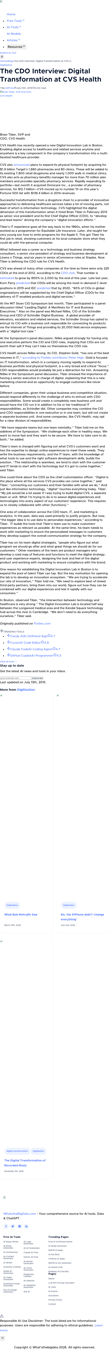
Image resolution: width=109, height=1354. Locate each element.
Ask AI (27, 1292)
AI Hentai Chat (55, 1267)
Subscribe (37, 678)
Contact (52, 1304)
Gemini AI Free (31, 1257)
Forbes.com (42, 623)
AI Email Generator (8, 1247)
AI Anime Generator (28, 1263)
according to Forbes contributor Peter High (53, 357)
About (51, 1279)
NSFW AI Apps (55, 1250)
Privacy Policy (55, 1300)
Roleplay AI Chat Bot (58, 1272)
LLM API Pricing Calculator (61, 1283)
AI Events (53, 1291)
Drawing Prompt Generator (11, 1285)
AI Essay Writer (10, 1242)
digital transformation (17, 1151)
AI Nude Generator (57, 1246)
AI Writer (7, 1263)
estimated (7, 278)
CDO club (68, 273)
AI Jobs (52, 1287)
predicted (23, 283)
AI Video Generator (8, 1279)
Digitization (6, 65)
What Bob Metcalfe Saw (20, 914)
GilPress (9, 88)
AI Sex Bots (53, 1255)
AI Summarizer (10, 1252)
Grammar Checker (12, 1267)
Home (11, 14)
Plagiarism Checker (29, 1275)
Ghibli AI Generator (8, 1272)
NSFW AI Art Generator (60, 1263)
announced (22, 164)
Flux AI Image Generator (10, 1291)
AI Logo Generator (28, 1243)
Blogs (10, 61)
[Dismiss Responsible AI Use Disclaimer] (2, 1338)
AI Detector (29, 1281)
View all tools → (8, 662)
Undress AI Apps (56, 1259)
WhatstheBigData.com (19, 1213)
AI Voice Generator (28, 1269)
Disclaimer (53, 1296)
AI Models (14, 33)
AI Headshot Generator (30, 1286)
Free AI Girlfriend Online (60, 1242)
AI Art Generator (32, 1248)
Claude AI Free (31, 1253)
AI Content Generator (8, 1258)
